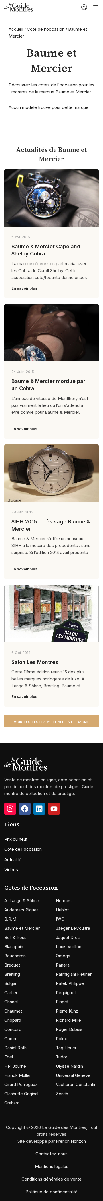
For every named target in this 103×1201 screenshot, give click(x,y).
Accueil (16, 29)
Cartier (10, 992)
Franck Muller (17, 1075)
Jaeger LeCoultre (73, 928)
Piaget (62, 1001)
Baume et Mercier (22, 928)
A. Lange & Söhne (21, 900)
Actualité (12, 859)
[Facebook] (25, 809)
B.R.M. (10, 919)
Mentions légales (51, 1166)
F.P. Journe (15, 1066)
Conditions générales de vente (51, 1179)
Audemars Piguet (21, 910)
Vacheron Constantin (76, 1084)
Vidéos (11, 869)
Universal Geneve (73, 1075)
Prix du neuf (16, 839)
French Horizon (71, 1141)
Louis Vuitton (68, 946)
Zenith (62, 1093)
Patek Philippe (70, 983)
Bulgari (10, 983)
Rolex (61, 1038)
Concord (12, 1029)
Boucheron (15, 956)
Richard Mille (68, 1020)
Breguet (12, 965)
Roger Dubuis (69, 1029)
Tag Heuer (66, 1047)
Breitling (12, 974)
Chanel (11, 1001)
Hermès (64, 900)
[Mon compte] (84, 7)
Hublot (62, 910)
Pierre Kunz (67, 1011)
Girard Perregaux (20, 1084)
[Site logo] (18, 6)
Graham (11, 1103)
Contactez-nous (51, 1153)
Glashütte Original (21, 1093)
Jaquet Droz (68, 937)
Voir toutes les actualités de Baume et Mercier (51, 723)
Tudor (61, 1057)
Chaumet (13, 1011)
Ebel (8, 1057)
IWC (60, 919)
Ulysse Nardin (69, 1066)
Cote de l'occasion (45, 29)
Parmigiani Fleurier (74, 974)
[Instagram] (10, 809)
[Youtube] (54, 809)
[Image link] (25, 763)
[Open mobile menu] (96, 7)
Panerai (63, 965)
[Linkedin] (39, 809)
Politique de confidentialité (51, 1191)
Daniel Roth (15, 1047)
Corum (10, 1038)
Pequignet (66, 992)
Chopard (12, 1020)
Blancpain (13, 946)
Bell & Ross (15, 937)
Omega (63, 956)
